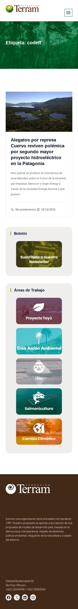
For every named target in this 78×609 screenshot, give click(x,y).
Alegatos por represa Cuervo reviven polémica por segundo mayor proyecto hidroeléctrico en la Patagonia (37, 151)
